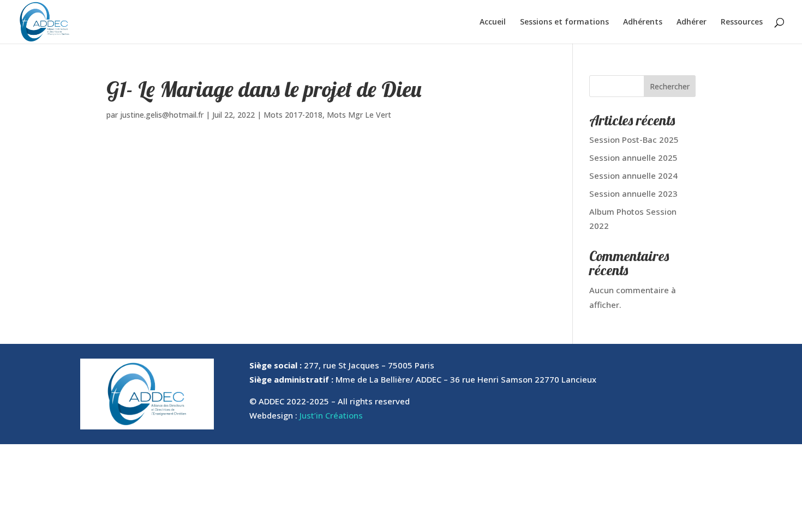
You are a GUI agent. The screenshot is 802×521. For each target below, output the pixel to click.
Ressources (742, 22)
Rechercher (670, 86)
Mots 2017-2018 (293, 115)
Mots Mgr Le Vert (359, 115)
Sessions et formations (564, 22)
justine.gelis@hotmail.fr (162, 115)
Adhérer (692, 22)
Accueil (493, 22)
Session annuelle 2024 (633, 175)
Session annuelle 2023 (633, 193)
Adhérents (642, 22)
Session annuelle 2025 (633, 157)
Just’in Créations (331, 415)
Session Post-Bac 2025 (634, 139)
